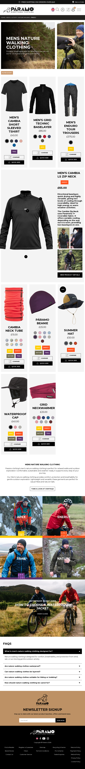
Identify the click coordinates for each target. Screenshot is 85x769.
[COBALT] (44, 332)
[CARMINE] (39, 332)
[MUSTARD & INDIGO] (11, 344)
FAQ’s (26, 751)
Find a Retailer (9, 747)
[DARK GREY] (11, 141)
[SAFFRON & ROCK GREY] (21, 344)
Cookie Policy (75, 761)
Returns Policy (76, 747)
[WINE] (42, 341)
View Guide (42, 614)
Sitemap (42, 747)
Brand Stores (9, 751)
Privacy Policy (75, 758)
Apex (42, 147)
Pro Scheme (59, 751)
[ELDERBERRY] (35, 337)
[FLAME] (39, 337)
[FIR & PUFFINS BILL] (16, 340)
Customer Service (26, 754)
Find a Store (79, 2)
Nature (10, 356)
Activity (14, 17)
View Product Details (70, 275)
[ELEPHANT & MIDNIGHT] (6, 340)
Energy (64, 182)
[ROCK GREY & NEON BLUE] (16, 344)
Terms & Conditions (42, 751)
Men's (8, 17)
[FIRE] (44, 136)
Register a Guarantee (26, 747)
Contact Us (9, 754)
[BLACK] (6, 141)
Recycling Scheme (59, 747)
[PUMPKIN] (20, 141)
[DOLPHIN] (49, 332)
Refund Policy (75, 754)
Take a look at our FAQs (42, 489)
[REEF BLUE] (14, 145)
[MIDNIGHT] (16, 141)
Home (3, 17)
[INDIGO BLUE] (49, 136)
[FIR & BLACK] (11, 340)
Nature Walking (24, 17)
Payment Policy (75, 751)
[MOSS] (42, 140)
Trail (14, 151)
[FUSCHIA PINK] (20, 340)
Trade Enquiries (59, 754)
